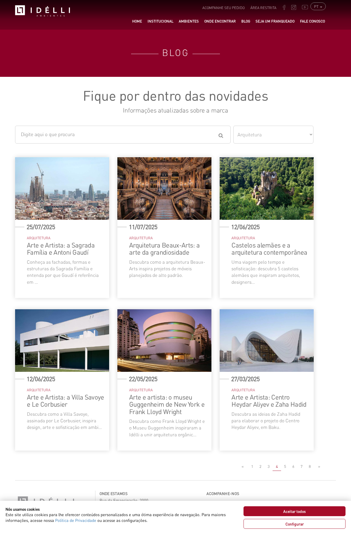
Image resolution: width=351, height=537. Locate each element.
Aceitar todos (294, 511)
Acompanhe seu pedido (223, 7)
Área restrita (263, 7)
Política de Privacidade (75, 520)
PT (316, 6)
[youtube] (304, 3)
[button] (160, 21)
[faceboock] (284, 3)
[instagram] (294, 3)
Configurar (294, 523)
